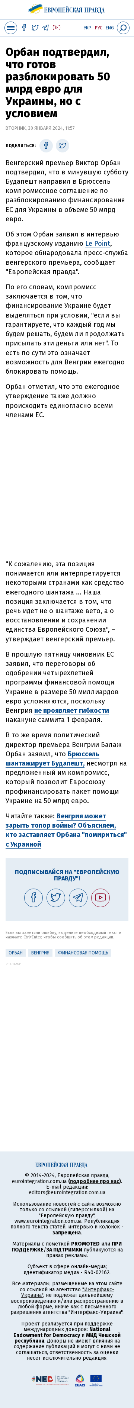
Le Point (97, 243)
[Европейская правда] (67, 7)
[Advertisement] (67, 490)
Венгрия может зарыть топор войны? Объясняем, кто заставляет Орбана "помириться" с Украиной (66, 830)
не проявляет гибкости (71, 710)
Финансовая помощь (83, 953)
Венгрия (40, 953)
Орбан (16, 953)
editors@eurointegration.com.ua (67, 1192)
